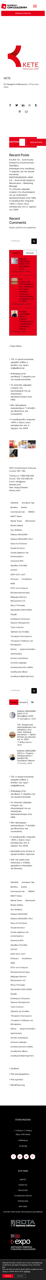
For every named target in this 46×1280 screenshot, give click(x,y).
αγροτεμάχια (16, 654)
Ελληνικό (15, 579)
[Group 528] (23, 1221)
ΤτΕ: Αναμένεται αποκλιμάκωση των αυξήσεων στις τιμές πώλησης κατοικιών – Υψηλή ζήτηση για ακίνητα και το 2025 (26, 290)
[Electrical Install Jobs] (13, 453)
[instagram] (32, 1156)
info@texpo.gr (23, 1140)
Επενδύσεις (27, 579)
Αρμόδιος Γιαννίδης (19, 565)
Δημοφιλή (16, 252)
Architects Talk (28, 503)
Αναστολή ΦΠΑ (17, 561)
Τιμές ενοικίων (17, 627)
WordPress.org (18, 1085)
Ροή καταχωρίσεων (20, 1074)
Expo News (16, 346)
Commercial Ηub (18, 512)
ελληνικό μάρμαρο (19, 663)
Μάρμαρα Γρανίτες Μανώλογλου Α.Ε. (19, 599)
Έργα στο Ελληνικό (19, 543)
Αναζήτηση (12, 142)
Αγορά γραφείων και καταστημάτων (19, 554)
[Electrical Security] (22, 444)
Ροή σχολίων (17, 1079)
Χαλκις (13, 649)
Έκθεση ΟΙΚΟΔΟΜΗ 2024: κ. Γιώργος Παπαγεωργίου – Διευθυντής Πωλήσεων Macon (26, 320)
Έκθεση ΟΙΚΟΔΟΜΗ (19, 534)
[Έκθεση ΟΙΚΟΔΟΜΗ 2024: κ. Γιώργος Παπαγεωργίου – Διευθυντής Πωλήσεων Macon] (14, 313)
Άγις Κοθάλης (16, 530)
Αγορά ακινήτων (18, 548)
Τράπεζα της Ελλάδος (20, 632)
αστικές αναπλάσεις (19, 658)
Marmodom (30, 521)
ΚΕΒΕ (13, 583)
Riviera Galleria (17, 525)
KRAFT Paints (16, 516)
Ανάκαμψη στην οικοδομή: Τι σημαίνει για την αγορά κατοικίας (22, 171)
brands (24, 507)
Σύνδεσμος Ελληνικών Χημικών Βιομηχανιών (20, 621)
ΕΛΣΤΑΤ (14, 570)
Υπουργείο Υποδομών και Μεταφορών (22, 643)
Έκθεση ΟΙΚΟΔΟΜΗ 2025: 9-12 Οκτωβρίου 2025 (24, 264)
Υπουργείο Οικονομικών (21, 636)
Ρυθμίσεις (20, 1276)
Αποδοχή (8, 1276)
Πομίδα (14, 614)
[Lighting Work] (31, 444)
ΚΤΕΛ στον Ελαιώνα (19, 588)
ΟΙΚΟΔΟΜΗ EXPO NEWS (21, 610)
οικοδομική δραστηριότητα (22, 676)
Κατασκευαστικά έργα (20, 593)
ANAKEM (14, 503)
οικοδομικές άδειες (19, 672)
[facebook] (13, 1156)
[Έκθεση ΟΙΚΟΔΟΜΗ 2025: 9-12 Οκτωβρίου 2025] (14, 260)
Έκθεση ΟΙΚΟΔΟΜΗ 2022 (22, 539)
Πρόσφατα (30, 252)
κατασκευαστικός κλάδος (22, 667)
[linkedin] (19, 1156)
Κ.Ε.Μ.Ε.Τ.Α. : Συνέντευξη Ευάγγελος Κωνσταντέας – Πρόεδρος (22, 162)
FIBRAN (31, 512)
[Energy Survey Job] (13, 444)
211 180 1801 (23, 1146)
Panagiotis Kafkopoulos (17, 84)
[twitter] (26, 1156)
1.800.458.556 (27, 475)
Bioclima (14, 507)
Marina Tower (16, 521)
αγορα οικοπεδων (27, 649)
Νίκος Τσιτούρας (18, 605)
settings (27, 1271)
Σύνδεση (15, 1068)
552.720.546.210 (25, 478)
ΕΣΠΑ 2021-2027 (18, 574)
